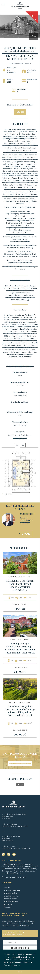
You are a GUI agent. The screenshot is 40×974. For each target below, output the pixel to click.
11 (35, 36)
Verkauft (33, 16)
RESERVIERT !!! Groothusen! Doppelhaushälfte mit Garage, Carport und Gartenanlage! (20, 585)
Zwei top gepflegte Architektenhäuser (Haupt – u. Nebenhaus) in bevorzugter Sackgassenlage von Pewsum (20, 648)
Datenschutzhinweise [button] (12, 965)
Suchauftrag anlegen (20, 763)
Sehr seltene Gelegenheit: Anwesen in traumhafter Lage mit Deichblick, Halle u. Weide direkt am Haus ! (20, 711)
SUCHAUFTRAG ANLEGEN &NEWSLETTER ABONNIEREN (13, 933)
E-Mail (20, 112)
